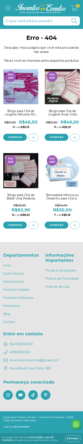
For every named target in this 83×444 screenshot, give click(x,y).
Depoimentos (13, 281)
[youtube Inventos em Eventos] (20, 395)
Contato (9, 322)
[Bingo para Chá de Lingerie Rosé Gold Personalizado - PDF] (75, 137)
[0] (74, 9)
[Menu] (8, 8)
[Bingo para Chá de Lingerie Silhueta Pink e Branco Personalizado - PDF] (33, 137)
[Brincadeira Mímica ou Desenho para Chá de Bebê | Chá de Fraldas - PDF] (75, 225)
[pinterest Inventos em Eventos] (45, 395)
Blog (6, 314)
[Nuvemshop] (16, 427)
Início (7, 265)
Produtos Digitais (16, 290)
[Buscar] (74, 21)
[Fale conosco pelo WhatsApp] (76, 424)
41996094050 (20, 352)
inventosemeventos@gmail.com (34, 360)
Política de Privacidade (62, 278)
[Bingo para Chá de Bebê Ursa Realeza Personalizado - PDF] (33, 225)
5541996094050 (21, 344)
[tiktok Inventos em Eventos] (33, 395)
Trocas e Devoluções (60, 270)
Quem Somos (13, 273)
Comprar (15, 137)
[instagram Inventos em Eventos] (8, 395)
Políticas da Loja (57, 287)
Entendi (73, 438)
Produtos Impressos (18, 298)
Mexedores (11, 306)
